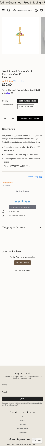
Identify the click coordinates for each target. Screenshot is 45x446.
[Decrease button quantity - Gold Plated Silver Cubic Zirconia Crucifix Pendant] (5, 118)
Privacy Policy (37, 403)
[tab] (22, 191)
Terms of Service (9, 405)
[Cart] (41, 10)
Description (8, 128)
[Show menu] (3, 10)
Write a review (22, 262)
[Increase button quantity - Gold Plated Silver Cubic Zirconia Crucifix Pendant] (13, 118)
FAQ (22, 416)
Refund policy (22, 432)
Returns (22, 420)
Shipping (22, 424)
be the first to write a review (22, 207)
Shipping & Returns (13, 227)
